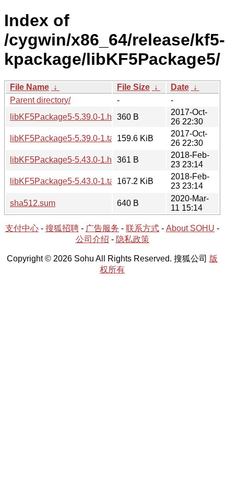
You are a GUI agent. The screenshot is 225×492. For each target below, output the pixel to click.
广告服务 (102, 228)
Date (180, 87)
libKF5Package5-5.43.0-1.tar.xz (68, 181)
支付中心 (22, 228)
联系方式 (142, 228)
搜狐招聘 (62, 228)
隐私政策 (132, 239)
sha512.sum (32, 203)
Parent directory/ (40, 100)
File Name (29, 87)
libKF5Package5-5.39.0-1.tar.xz (68, 138)
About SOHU (190, 228)
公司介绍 (92, 239)
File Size (133, 87)
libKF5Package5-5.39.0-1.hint (65, 116)
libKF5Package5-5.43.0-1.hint (65, 159)
